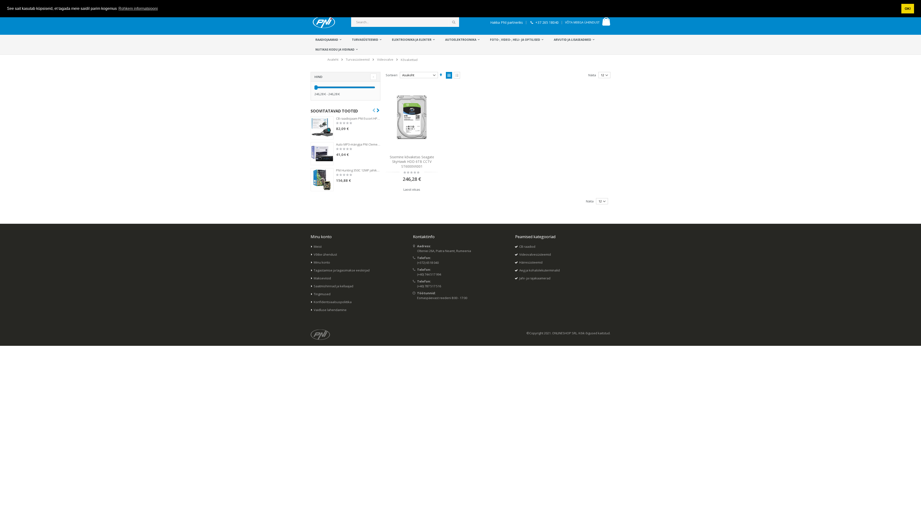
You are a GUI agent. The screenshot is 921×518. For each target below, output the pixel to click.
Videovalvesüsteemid (535, 254)
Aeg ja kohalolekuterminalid (539, 270)
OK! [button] (908, 9)
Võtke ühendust (325, 254)
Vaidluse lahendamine (330, 310)
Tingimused (322, 294)
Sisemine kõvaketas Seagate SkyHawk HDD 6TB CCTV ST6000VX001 (412, 162)
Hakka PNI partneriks (506, 22)
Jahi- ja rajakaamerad (534, 278)
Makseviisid (322, 278)
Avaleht (332, 59)
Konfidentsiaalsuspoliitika (333, 302)
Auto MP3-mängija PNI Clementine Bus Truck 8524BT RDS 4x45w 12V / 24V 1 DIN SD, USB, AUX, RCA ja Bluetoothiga (358, 144)
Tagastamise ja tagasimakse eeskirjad (342, 270)
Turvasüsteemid (358, 59)
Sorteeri (391, 75)
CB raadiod (527, 246)
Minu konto (322, 262)
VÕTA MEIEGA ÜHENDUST (582, 22)
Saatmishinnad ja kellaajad (333, 286)
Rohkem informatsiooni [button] (138, 8)
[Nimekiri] (457, 75)
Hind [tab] (318, 77)
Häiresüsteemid (531, 262)
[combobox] (405, 22)
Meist (318, 246)
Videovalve (385, 59)
